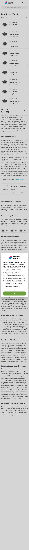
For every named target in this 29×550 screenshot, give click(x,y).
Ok (14, 293)
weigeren (9, 278)
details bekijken (17, 278)
